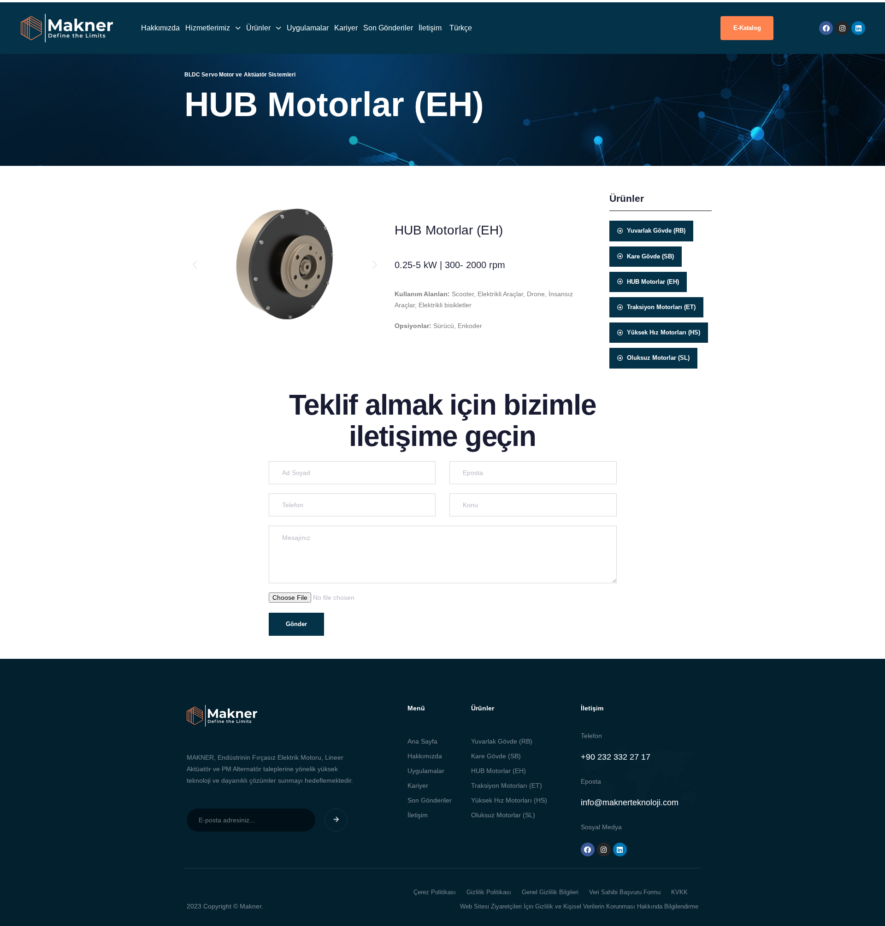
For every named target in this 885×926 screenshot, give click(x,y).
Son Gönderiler (388, 28)
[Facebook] (826, 28)
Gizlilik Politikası (488, 892)
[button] (195, 264)
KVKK (679, 892)
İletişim (430, 28)
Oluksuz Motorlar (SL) (503, 815)
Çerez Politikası (434, 892)
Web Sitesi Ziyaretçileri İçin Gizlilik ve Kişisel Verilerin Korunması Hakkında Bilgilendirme (579, 906)
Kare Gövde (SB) (496, 756)
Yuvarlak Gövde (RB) (501, 741)
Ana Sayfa (422, 741)
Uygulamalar (308, 28)
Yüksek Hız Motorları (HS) (509, 800)
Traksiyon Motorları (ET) (506, 785)
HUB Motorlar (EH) (498, 770)
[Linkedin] (858, 28)
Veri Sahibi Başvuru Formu (625, 892)
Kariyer (346, 28)
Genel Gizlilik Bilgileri (550, 892)
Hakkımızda (160, 28)
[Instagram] (842, 28)
